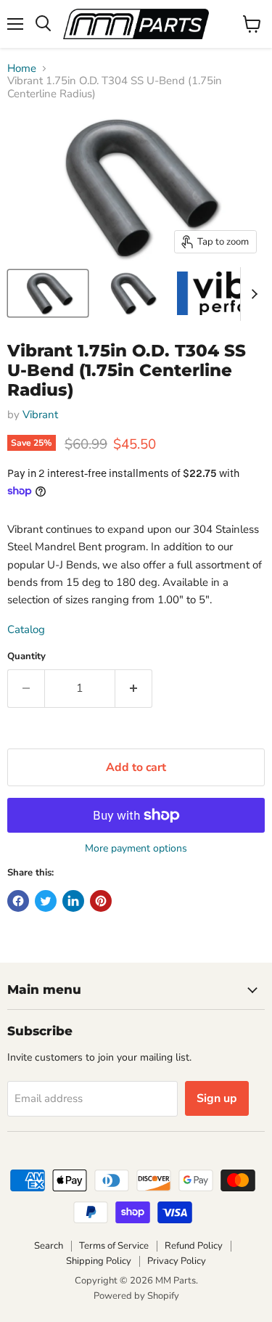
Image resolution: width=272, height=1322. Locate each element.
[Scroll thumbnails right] (251, 294)
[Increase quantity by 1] (133, 688)
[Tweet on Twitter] (46, 901)
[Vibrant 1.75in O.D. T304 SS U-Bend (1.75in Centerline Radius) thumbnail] (48, 293)
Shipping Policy (98, 1261)
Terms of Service (114, 1245)
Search (48, 1245)
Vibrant (40, 414)
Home (21, 68)
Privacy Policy (176, 1261)
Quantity (26, 656)
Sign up (217, 1098)
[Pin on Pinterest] (101, 901)
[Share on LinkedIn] (73, 901)
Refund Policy (194, 1245)
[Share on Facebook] (18, 901)
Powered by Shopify (136, 1295)
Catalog (26, 629)
